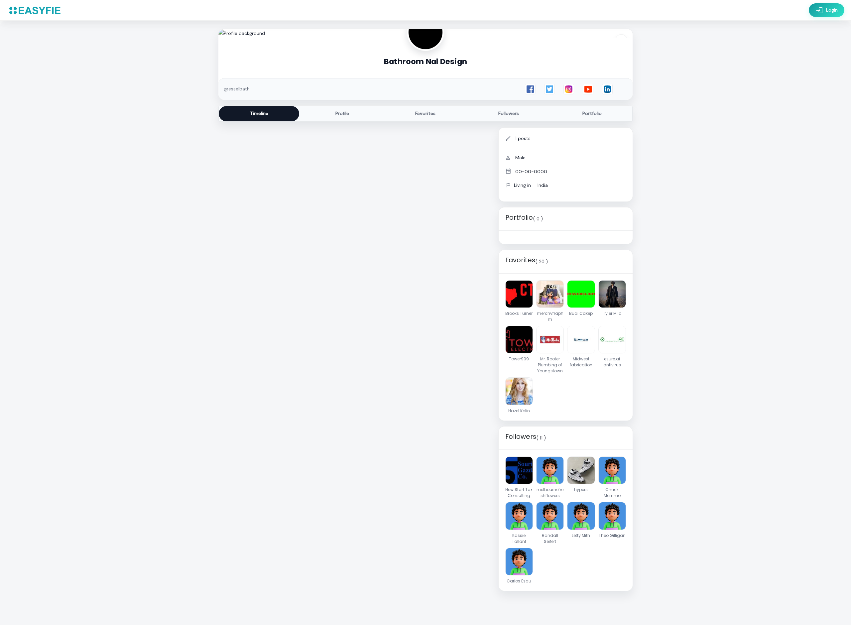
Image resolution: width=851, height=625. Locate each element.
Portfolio (592, 113)
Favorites (425, 113)
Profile (342, 113)
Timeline (259, 113)
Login (826, 10)
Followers (508, 113)
